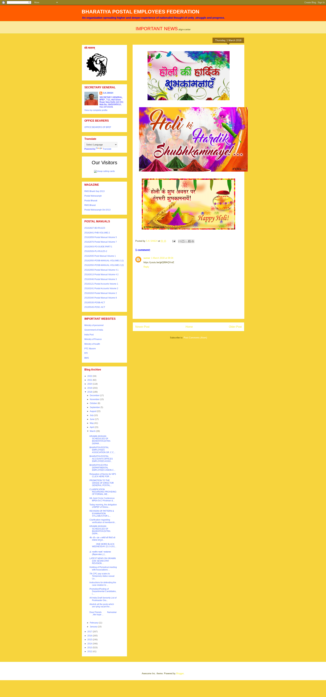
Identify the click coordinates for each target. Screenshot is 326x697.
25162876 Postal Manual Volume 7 (100, 242)
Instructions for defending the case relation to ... (102, 583)
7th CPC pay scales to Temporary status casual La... (101, 576)
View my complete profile (95, 110)
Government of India (93, 330)
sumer (146, 258)
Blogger (180, 673)
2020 (90, 384)
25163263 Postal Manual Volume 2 (100, 293)
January (94, 626)
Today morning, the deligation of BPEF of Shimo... (103, 506)
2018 (90, 392)
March (93, 431)
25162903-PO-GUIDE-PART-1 (98, 246)
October (94, 403)
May (92, 423)
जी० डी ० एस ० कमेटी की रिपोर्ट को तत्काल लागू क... (102, 538)
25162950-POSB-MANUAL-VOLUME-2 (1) (104, 260)
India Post (89, 334)
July (92, 415)
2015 (90, 639)
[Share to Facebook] (189, 241)
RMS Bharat (90, 205)
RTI (86, 353)
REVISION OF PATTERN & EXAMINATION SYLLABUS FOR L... (101, 513)
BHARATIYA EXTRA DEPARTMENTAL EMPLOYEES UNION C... (102, 467)
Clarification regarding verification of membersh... (102, 521)
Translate (107, 149)
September (95, 407)
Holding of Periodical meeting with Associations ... (103, 568)
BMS (86, 358)
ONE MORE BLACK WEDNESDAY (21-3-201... (102, 545)
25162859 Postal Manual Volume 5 (100, 237)
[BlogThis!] (183, 241)
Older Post (235, 326)
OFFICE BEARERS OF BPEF (97, 127)
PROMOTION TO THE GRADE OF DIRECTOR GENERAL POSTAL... (101, 483)
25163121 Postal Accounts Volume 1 (101, 284)
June (92, 419)
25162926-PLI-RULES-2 (95, 251)
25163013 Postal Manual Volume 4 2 (101, 274)
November (95, 399)
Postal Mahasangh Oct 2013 (97, 210)
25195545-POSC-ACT (94, 307)
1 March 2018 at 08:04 (162, 258)
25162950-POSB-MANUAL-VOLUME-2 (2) (104, 265)
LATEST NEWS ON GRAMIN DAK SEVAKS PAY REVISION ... (102, 560)
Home (189, 326)
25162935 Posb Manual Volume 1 (100, 256)
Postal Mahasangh (93, 196)
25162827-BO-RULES (94, 228)
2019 (90, 388)
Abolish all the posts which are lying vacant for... (101, 605)
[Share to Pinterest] (192, 241)
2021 (90, 380)
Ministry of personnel (94, 325)
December (95, 395)
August (93, 411)
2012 (90, 651)
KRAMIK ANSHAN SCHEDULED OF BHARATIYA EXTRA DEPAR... (99, 440)
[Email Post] (173, 241)
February (94, 623)
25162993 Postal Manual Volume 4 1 (101, 270)
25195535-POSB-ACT (94, 302)
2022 (90, 376)
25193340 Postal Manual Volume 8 (100, 298)
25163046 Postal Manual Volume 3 (100, 279)
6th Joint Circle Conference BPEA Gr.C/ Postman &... (102, 499)
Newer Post (142, 326)
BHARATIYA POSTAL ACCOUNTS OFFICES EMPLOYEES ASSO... (101, 458)
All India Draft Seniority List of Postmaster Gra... (102, 599)
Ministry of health (92, 344)
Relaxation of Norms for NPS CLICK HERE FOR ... (102, 475)
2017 (90, 631)
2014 (90, 643)
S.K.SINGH (108, 93)
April (92, 427)
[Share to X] (186, 241)
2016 (90, 635)
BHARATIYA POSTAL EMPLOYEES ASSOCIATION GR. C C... (102, 450)
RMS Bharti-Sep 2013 (94, 191)
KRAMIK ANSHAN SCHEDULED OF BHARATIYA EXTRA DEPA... (99, 530)
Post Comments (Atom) (195, 337)
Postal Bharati (90, 200)
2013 (90, 647)
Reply (146, 267)
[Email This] (180, 241)
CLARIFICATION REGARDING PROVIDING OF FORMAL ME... (102, 492)
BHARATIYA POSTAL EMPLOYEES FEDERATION (140, 11)
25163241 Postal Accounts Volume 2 (101, 288)
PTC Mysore (90, 348)
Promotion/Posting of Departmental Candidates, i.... (102, 591)
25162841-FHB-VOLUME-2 (97, 233)
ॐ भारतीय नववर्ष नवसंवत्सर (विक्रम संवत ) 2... (100, 553)
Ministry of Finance (93, 339)
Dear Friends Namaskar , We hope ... (103, 613)
